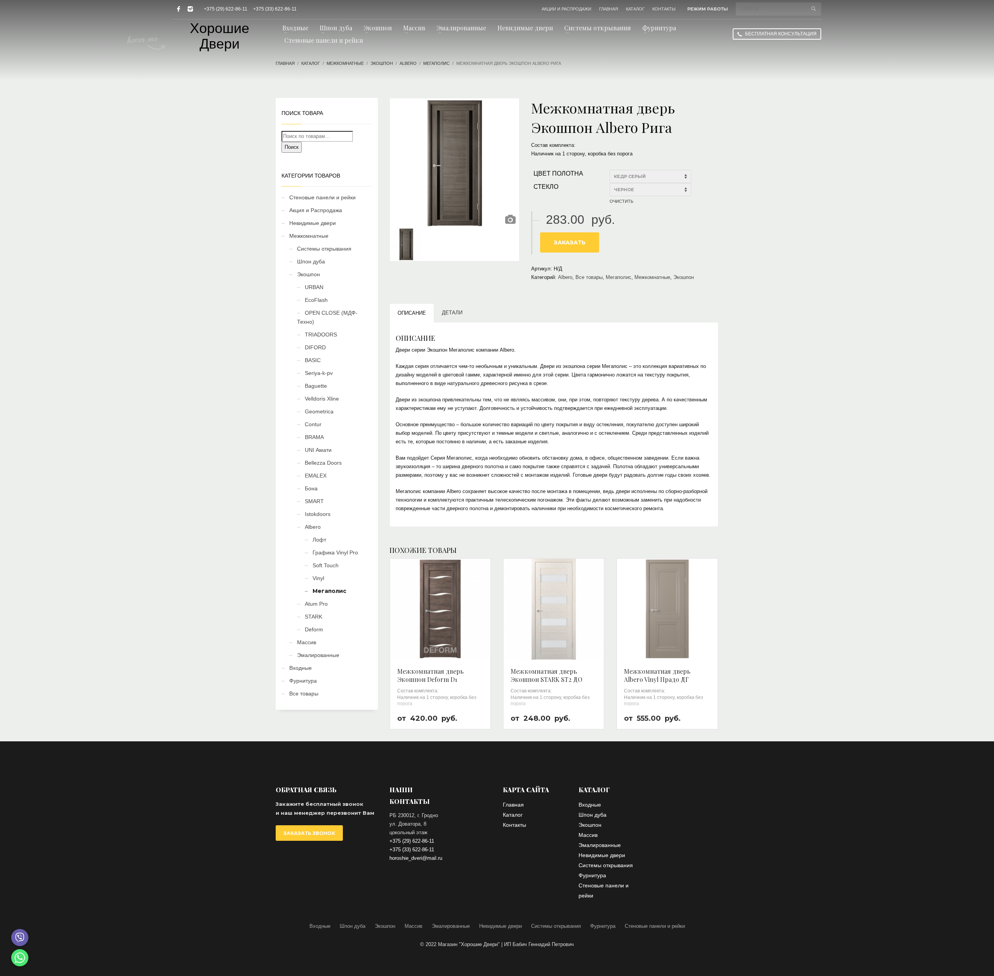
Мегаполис (436, 63)
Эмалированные (318, 655)
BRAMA (314, 437)
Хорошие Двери (219, 36)
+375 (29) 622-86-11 (225, 9)
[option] (455, 163)
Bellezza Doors (323, 463)
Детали (452, 312)
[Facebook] (178, 9)
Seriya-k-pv (319, 373)
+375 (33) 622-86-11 (275, 9)
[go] (813, 8)
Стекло (545, 186)
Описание (412, 313)
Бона (311, 488)
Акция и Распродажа (315, 210)
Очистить (621, 201)
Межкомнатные (345, 63)
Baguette (316, 386)
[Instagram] (190, 9)
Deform (314, 629)
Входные (300, 668)
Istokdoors (317, 514)
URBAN (314, 287)
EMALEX (316, 475)
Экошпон (381, 63)
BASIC (313, 360)
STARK (313, 616)
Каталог (310, 63)
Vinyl (318, 578)
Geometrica (319, 411)
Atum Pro (316, 604)
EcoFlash (316, 300)
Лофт (319, 540)
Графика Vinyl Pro (335, 552)
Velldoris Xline (322, 399)
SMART (314, 501)
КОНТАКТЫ (664, 9)
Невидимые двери (312, 223)
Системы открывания (324, 249)
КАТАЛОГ (635, 9)
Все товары (589, 277)
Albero (408, 63)
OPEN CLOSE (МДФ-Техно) (327, 317)
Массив (306, 642)
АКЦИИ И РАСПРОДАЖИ (566, 9)
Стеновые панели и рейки (322, 197)
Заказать (570, 242)
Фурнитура (303, 681)
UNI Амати (318, 450)
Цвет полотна (558, 173)
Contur (313, 424)
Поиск (292, 147)
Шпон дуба (311, 261)
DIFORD (315, 347)
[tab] (411, 312)
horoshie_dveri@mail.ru (415, 858)
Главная (285, 63)
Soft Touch (326, 565)
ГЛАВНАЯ (608, 9)
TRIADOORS (321, 334)
